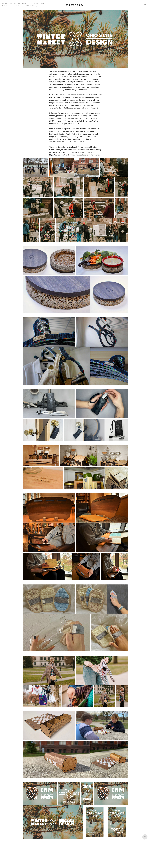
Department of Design (57, 77)
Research (22, 3)
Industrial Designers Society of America (82, 118)
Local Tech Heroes (18, 6)
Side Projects (33, 3)
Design (4, 3)
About (42, 3)
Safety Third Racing (31, 6)
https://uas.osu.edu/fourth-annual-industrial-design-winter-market (74, 155)
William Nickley (74, 4)
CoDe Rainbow (6, 6)
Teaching (12, 3)
